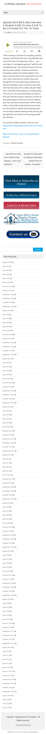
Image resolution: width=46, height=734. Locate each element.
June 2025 (6, 270)
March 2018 (6, 619)
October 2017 (7, 639)
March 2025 (6, 282)
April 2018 (6, 615)
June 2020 (6, 511)
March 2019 (6, 571)
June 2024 (6, 318)
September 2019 (8, 547)
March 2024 (6, 330)
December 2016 (8, 679)
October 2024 (7, 302)
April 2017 (6, 663)
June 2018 (6, 607)
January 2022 (7, 435)
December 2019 (8, 535)
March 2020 (6, 523)
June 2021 (6, 463)
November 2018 (8, 587)
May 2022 (5, 419)
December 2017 (8, 631)
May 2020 (5, 515)
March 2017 (6, 667)
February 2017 (7, 671)
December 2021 (8, 439)
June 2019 (6, 559)
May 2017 (5, 659)
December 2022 (8, 391)
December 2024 (8, 294)
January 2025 (7, 290)
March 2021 (6, 475)
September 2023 (8, 354)
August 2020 (6, 503)
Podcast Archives (17, 143)
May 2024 (5, 322)
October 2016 (7, 687)
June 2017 (6, 655)
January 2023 (7, 387)
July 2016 (5, 699)
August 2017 (6, 647)
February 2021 (7, 479)
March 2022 (6, 427)
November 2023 (8, 346)
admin (9, 32)
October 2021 (7, 447)
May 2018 (5, 611)
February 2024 (7, 334)
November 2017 (8, 635)
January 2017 (7, 675)
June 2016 (6, 703)
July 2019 (5, 555)
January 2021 (7, 483)
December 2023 (8, 342)
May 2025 (5, 274)
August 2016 (6, 695)
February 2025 (7, 286)
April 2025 (6, 278)
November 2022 (8, 394)
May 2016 (5, 707)
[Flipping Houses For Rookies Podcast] (23, 5)
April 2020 (6, 519)
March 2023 (6, 379)
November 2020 (8, 491)
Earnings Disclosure (23, 725)
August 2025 (6, 262)
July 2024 (5, 314)
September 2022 (8, 403)
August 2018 (6, 599)
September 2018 (8, 595)
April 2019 (6, 567)
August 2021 (6, 455)
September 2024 (8, 306)
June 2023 (6, 366)
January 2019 (7, 579)
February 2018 (7, 623)
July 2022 (5, 411)
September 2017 (8, 643)
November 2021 (8, 443)
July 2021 (5, 459)
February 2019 (7, 575)
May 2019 (5, 563)
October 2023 (7, 350)
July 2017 (5, 651)
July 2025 (5, 266)
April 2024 (6, 326)
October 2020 (7, 495)
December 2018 (8, 583)
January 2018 (7, 627)
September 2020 (8, 499)
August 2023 (6, 358)
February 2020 (7, 527)
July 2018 (5, 603)
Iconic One (11, 732)
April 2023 (6, 374)
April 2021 (6, 471)
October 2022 (7, 399)
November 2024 (8, 298)
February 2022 (7, 431)
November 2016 (8, 683)
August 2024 (6, 310)
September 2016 (8, 691)
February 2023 (7, 382)
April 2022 (6, 423)
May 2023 (5, 370)
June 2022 (6, 415)
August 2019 (6, 551)
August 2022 (6, 407)
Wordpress (34, 732)
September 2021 (8, 451)
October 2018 (7, 591)
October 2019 (7, 543)
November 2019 (8, 539)
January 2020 (7, 531)
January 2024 (7, 338)
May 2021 (5, 467)
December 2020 (8, 487)
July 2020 (5, 507)
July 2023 (5, 362)
